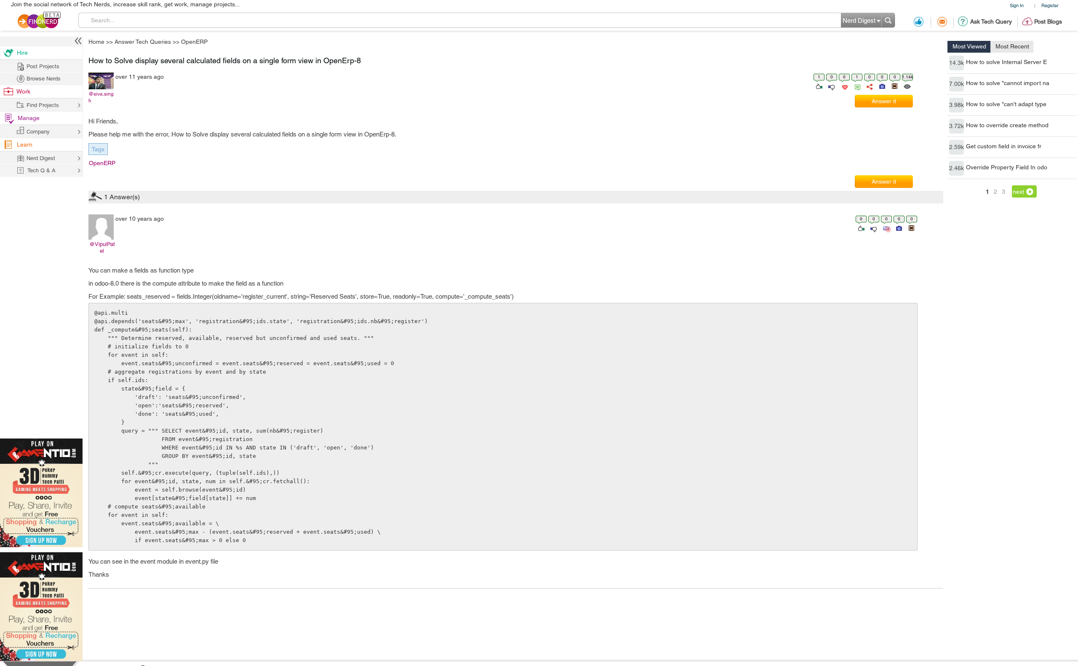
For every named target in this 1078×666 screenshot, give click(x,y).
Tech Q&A (585, 404)
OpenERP (609, 267)
